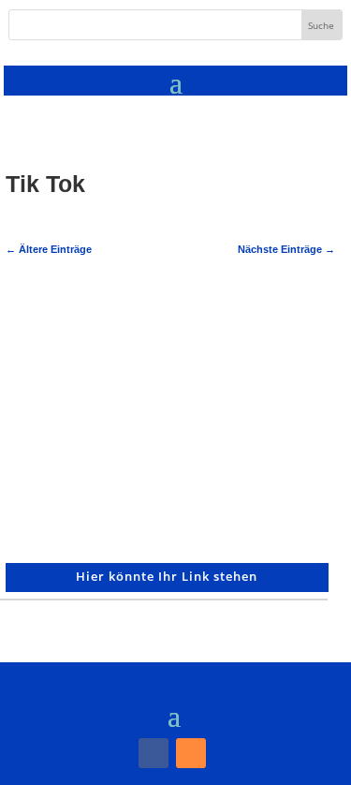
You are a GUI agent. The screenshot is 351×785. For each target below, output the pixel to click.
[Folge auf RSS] (191, 753)
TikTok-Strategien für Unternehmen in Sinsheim (113, 325)
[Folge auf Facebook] (153, 753)
